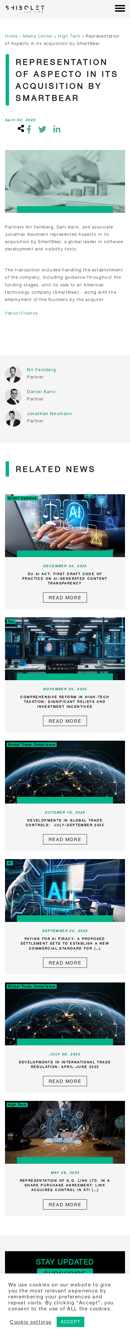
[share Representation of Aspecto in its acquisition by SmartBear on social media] (20, 129)
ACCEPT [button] (70, 1321)
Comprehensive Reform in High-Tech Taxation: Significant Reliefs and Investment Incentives (64, 701)
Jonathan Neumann (49, 413)
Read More (65, 597)
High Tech (69, 36)
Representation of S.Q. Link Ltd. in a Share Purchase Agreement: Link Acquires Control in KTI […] (65, 1185)
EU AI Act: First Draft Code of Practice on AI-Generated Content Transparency (65, 578)
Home (11, 36)
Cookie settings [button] (31, 1322)
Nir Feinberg (41, 369)
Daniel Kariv (41, 391)
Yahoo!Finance (21, 313)
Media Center (38, 36)
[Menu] (120, 9)
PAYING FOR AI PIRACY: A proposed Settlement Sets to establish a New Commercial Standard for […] (65, 943)
